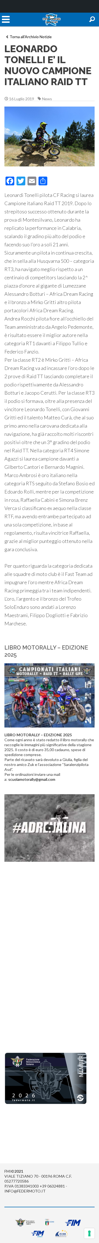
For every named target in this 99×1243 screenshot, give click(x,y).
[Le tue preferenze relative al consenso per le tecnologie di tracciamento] (89, 1233)
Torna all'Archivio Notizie (31, 36)
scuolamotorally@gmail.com (31, 779)
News (47, 98)
